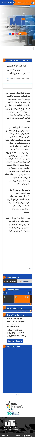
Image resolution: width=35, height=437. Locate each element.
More (27, 304)
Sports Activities (15, 330)
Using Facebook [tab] (10, 281)
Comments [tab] (25, 281)
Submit (11, 341)
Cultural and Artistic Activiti (16, 333)
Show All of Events (23, 311)
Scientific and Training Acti (17, 336)
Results (19, 341)
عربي (24, 34)
